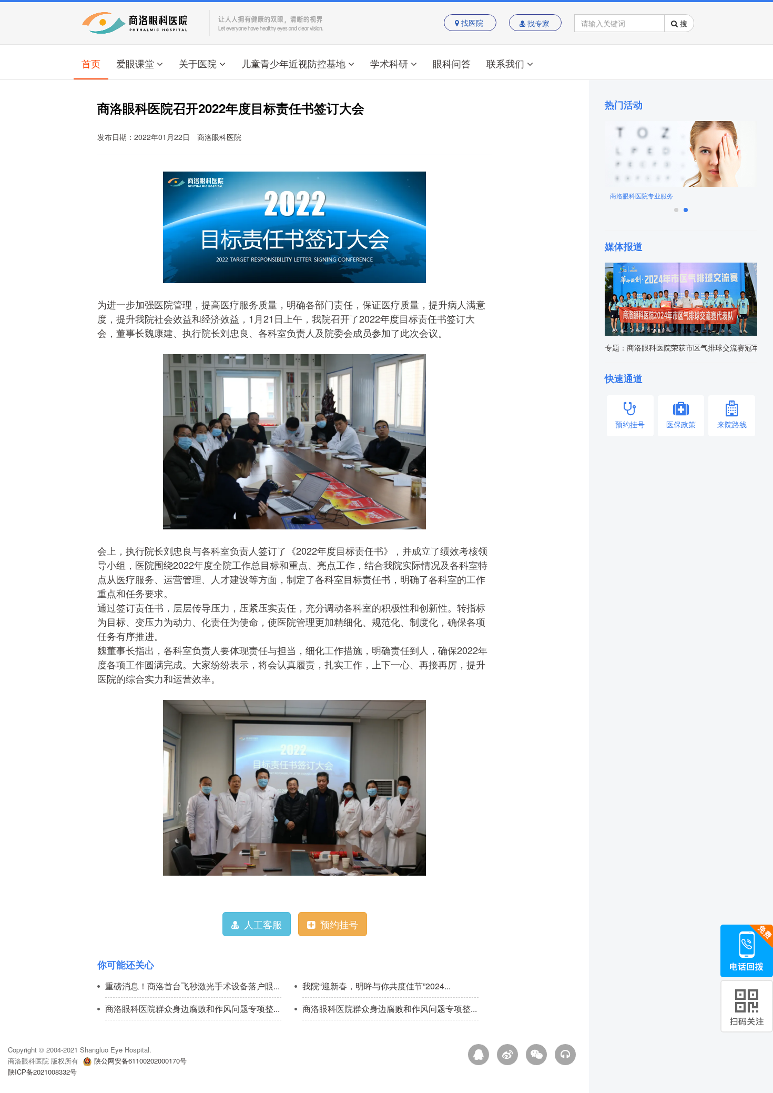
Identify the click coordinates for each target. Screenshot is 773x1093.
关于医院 (198, 63)
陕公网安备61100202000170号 (140, 1061)
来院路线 (732, 424)
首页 (91, 63)
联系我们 (505, 63)
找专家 (538, 23)
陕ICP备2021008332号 (42, 1072)
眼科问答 (452, 63)
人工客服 (263, 924)
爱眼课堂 (135, 63)
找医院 (472, 23)
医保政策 (681, 424)
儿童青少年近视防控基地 (293, 63)
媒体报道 (624, 246)
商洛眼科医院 (219, 137)
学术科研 (389, 63)
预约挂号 (339, 924)
